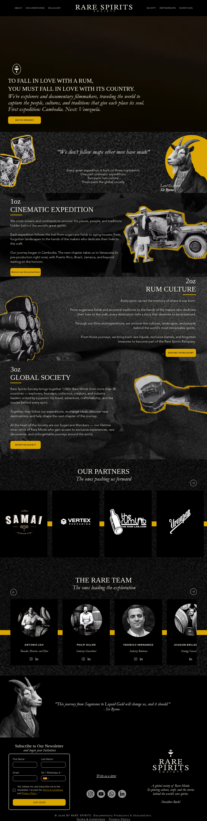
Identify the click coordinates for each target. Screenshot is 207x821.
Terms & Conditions (90, 819)
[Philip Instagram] (83, 659)
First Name (19, 759)
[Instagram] (136, 659)
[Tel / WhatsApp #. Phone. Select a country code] (46, 778)
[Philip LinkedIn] (89, 659)
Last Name (47, 759)
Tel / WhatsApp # (51, 772)
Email (16, 772)
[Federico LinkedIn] (141, 659)
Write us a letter (106, 776)
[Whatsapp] (112, 794)
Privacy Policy (119, 819)
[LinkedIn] (191, 659)
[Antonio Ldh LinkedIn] (37, 659)
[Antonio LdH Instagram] (31, 659)
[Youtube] (101, 794)
